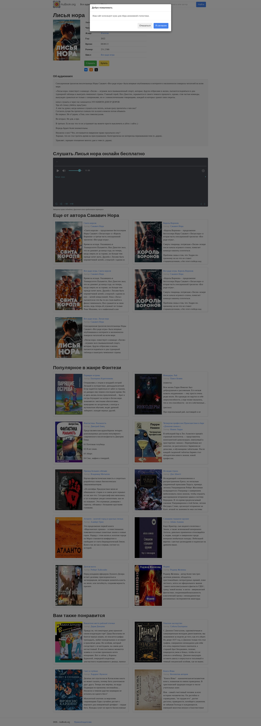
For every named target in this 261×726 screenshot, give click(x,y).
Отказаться (145, 25)
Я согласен (161, 25)
